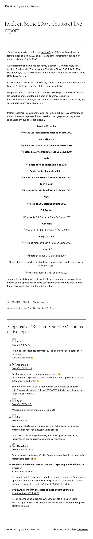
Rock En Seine (48, 308)
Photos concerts (40, 302)
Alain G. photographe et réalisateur (23, 6)
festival (19, 308)
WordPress (82, 529)
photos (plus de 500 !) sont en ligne (29, 92)
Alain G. (20, 365)
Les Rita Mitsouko (32, 308)
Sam (18, 417)
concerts (11, 308)
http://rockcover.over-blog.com (28, 429)
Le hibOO (45, 52)
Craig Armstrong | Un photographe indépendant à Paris (41, 490)
